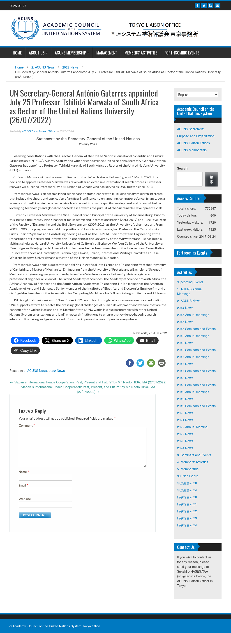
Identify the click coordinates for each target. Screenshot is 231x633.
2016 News (185, 342)
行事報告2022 (187, 511)
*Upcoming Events (190, 282)
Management (106, 53)
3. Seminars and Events (194, 455)
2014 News (185, 307)
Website (25, 499)
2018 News (185, 378)
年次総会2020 (187, 483)
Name (24, 472)
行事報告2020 (187, 497)
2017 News (185, 363)
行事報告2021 (187, 504)
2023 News (185, 441)
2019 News (185, 399)
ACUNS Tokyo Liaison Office (38, 131)
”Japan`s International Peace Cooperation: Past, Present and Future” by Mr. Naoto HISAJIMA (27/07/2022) (88, 382)
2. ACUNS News (43, 67)
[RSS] (210, 5)
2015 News (185, 321)
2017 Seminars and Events (196, 370)
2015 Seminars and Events (196, 328)
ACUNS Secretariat (190, 129)
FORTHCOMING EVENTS (182, 53)
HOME (17, 53)
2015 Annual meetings (193, 314)
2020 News (185, 413)
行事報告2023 (187, 518)
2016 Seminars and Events (196, 349)
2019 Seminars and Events (196, 406)
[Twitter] (204, 5)
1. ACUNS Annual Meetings (189, 291)
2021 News (185, 420)
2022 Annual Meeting (192, 427)
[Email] (217, 5)
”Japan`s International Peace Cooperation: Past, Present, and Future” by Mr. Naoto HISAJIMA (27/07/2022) (88, 389)
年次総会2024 (187, 490)
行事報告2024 (187, 525)
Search (182, 168)
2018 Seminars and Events (196, 385)
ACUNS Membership (70, 53)
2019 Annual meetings (193, 392)
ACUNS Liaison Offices (193, 143)
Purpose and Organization (196, 136)
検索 (211, 179)
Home (19, 67)
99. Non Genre (187, 476)
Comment (27, 425)
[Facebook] (197, 5)
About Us (37, 53)
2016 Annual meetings (193, 335)
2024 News (185, 448)
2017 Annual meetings (193, 356)
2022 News (70, 67)
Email (23, 485)
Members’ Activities (141, 53)
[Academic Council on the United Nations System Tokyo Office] (113, 28)
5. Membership (188, 469)
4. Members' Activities (192, 462)
